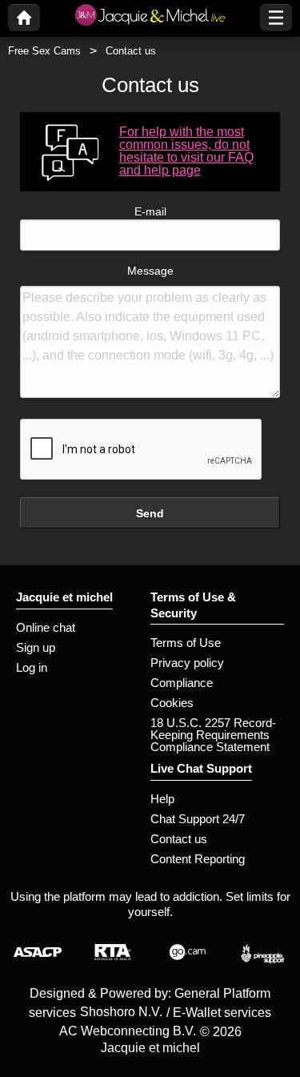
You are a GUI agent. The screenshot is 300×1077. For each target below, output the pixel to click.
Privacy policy (187, 662)
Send (150, 513)
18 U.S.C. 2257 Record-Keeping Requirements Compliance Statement (213, 734)
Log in (31, 667)
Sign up (35, 647)
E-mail (150, 211)
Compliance (181, 682)
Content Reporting (197, 859)
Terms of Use (185, 642)
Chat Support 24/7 (197, 819)
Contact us (178, 839)
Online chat (45, 627)
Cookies (172, 702)
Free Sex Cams (44, 51)
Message (150, 270)
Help (162, 799)
